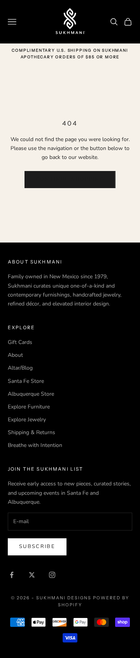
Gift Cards (20, 342)
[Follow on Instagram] (52, 575)
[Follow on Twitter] (32, 575)
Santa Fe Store (26, 381)
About (15, 355)
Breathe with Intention (35, 445)
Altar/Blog (20, 368)
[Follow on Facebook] (12, 575)
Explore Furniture (29, 406)
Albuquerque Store (31, 394)
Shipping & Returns (31, 432)
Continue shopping (70, 179)
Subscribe (37, 546)
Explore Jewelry (27, 419)
